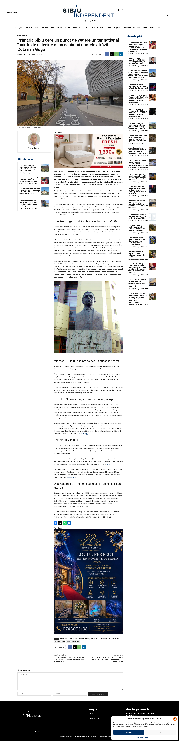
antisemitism (64, 638)
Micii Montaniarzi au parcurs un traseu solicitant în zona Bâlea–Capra (137, 254)
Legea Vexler (73, 638)
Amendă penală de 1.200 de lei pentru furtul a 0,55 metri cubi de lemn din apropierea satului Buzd (137, 138)
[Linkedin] (121, 54)
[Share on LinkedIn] (69, 523)
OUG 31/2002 (94, 638)
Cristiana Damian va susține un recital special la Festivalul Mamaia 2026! (138, 86)
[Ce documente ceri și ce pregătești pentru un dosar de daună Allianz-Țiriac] (152, 217)
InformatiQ (111, 736)
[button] (175, 719)
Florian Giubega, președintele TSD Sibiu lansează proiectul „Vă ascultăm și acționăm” (136, 60)
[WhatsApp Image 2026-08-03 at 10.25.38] (88, 151)
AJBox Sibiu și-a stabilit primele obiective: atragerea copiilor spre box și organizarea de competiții (137, 283)
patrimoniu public (105, 638)
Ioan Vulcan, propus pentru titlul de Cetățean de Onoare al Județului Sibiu (29, 179)
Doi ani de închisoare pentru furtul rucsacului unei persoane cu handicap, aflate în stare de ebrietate (137, 190)
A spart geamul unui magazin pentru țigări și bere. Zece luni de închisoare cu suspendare (138, 150)
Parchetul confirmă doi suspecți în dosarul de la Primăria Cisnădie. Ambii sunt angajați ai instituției (28, 203)
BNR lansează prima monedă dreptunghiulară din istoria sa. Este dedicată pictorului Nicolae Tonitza (137, 241)
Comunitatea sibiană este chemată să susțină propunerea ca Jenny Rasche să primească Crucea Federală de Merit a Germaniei (137, 47)
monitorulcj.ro (71, 477)
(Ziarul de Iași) (82, 434)
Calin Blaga (22, 54)
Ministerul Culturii (84, 638)
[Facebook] (118, 10)
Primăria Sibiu (115, 638)
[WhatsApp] (116, 54)
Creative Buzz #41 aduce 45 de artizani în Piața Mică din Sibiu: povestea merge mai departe (70, 659)
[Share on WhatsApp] (65, 523)
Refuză (160, 732)
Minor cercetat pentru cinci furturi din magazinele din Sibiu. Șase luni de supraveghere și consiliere (138, 204)
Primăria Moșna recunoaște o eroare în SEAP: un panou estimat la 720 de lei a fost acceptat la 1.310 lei (29, 191)
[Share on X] (60, 523)
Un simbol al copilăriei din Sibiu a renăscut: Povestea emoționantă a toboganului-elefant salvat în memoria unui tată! (138, 74)
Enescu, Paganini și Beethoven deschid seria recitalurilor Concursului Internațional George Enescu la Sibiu (137, 112)
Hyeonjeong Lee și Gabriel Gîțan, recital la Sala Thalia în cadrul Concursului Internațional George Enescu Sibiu (138, 98)
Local (19, 35)
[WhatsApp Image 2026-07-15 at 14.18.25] (88, 581)
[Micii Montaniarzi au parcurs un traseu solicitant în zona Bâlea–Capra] (152, 254)
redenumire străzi (60, 641)
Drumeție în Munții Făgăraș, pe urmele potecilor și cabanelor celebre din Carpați (136, 227)
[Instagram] (122, 10)
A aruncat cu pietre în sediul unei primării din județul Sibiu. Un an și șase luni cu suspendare (29, 168)
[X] (112, 54)
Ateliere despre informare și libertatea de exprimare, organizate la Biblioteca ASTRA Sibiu (107, 659)
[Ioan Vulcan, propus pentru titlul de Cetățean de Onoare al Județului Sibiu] (45, 180)
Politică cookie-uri (142, 737)
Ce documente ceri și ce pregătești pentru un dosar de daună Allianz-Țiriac (138, 216)
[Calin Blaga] (34, 139)
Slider (24, 35)
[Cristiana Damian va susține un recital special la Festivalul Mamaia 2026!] (152, 87)
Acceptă (129, 732)
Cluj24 (109, 464)
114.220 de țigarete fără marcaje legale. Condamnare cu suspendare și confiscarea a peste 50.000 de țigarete (138, 163)
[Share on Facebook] (55, 523)
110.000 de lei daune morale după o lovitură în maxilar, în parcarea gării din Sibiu (137, 176)
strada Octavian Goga (73, 641)
